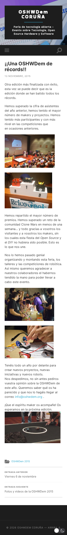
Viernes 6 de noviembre (20, 474)
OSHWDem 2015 (20, 461)
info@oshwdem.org (28, 397)
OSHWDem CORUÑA (33, 14)
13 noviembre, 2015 (18, 76)
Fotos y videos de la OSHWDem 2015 (29, 489)
